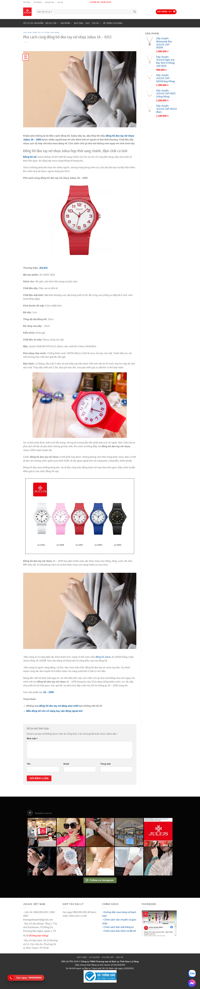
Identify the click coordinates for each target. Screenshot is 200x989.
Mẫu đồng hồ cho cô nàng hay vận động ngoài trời (54, 711)
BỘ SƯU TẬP (51, 23)
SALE (87, 23)
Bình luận (32, 738)
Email (66, 764)
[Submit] (134, 11)
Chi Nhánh (38, 2)
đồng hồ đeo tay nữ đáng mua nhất (58, 706)
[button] (166, 11)
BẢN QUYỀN (67, 961)
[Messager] (192, 983)
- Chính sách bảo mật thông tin (118, 927)
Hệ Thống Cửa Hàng (113, 23)
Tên (29, 764)
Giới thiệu (26, 2)
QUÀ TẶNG (78, 23)
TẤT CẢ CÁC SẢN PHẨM (33, 23)
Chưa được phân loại (32, 32)
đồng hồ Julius (103, 657)
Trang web (105, 764)
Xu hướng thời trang (50, 32)
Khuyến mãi (49, 2)
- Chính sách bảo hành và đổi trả (119, 931)
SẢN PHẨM (65, 23)
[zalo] (192, 973)
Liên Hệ (60, 2)
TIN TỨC (95, 23)
